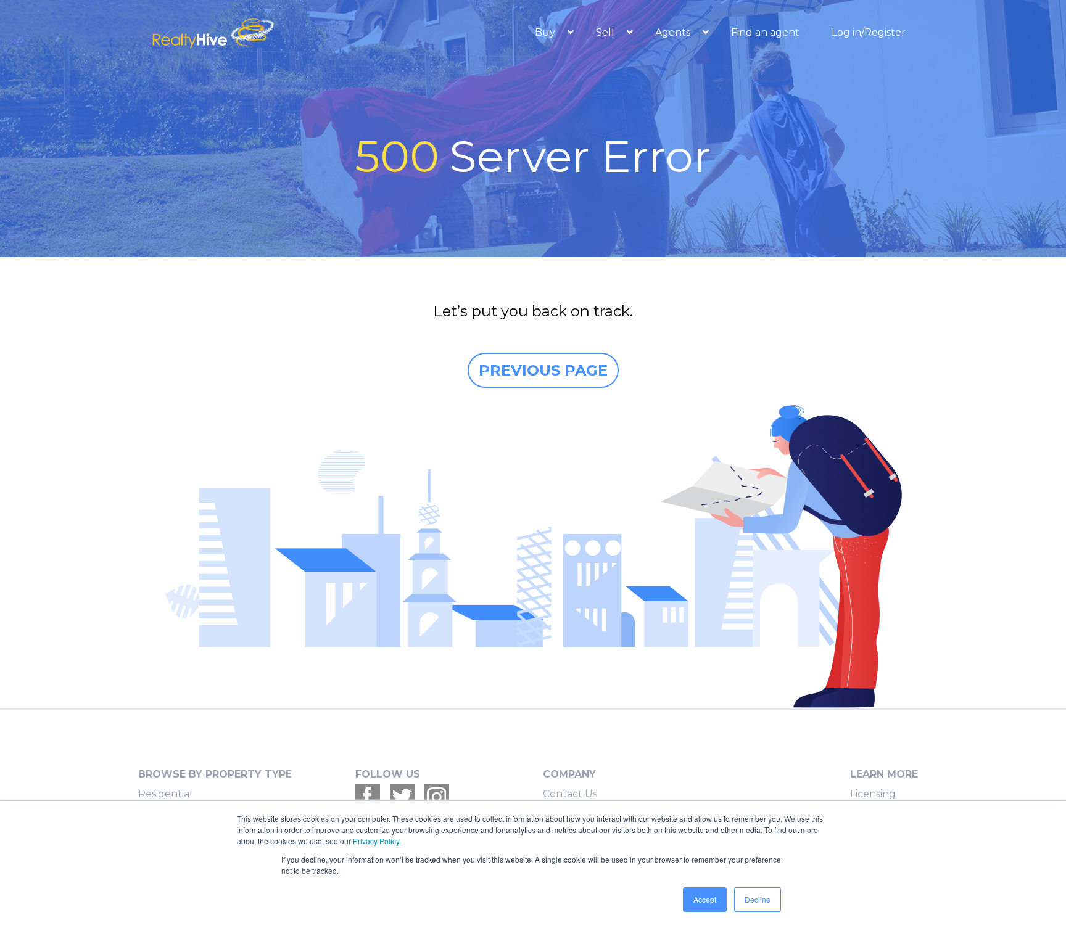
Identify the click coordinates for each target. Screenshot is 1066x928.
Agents (674, 32)
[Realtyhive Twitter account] (402, 796)
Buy (546, 32)
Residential (165, 794)
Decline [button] (758, 899)
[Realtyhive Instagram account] (436, 796)
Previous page (543, 370)
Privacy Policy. (377, 841)
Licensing (873, 794)
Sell (606, 32)
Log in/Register (869, 32)
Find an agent (765, 32)
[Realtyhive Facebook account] (367, 796)
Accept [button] (704, 899)
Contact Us (570, 794)
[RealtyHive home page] (265, 32)
